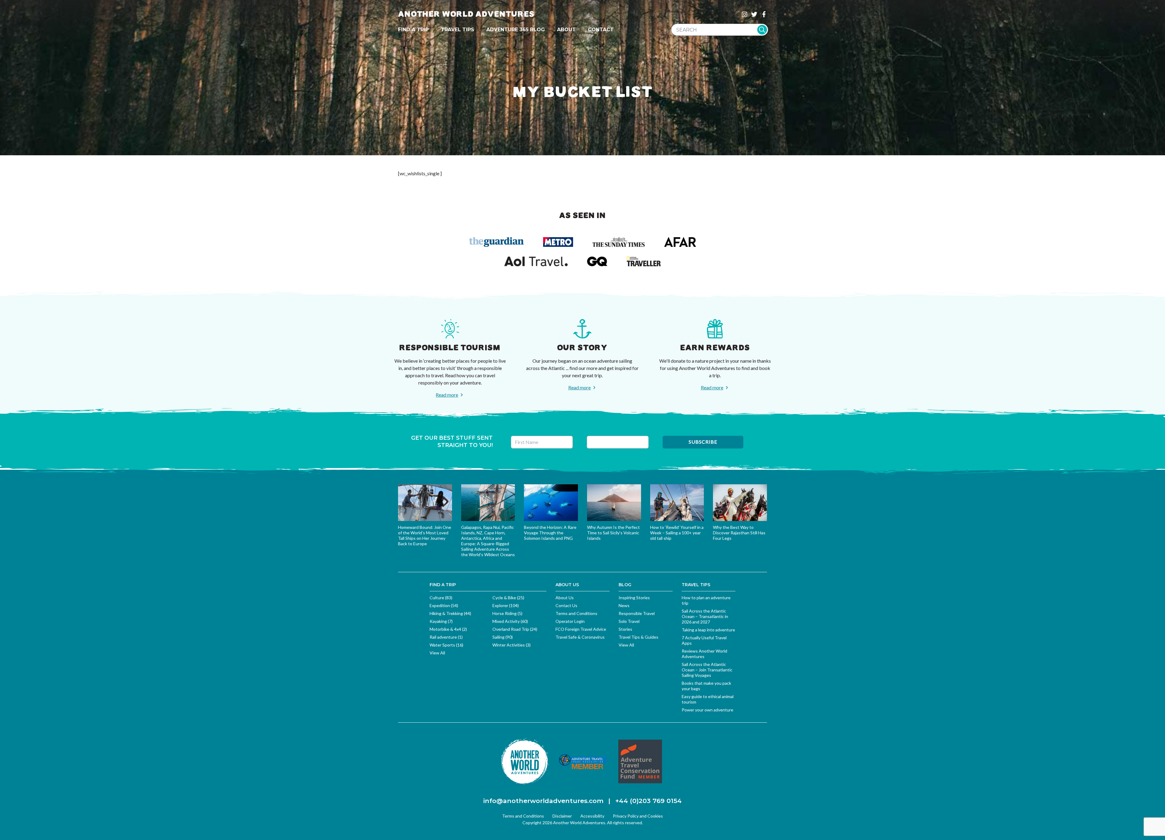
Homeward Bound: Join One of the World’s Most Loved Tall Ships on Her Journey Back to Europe (424, 535)
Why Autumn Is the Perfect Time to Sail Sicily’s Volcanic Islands (613, 533)
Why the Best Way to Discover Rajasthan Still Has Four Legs (739, 533)
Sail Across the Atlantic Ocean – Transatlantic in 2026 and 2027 (705, 616)
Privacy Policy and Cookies (638, 815)
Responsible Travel (637, 613)
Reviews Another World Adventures (704, 653)
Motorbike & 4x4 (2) (448, 629)
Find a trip (413, 29)
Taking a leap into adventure (708, 629)
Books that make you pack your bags (706, 685)
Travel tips (457, 29)
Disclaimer (562, 815)
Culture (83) (441, 597)
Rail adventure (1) (446, 637)
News (624, 605)
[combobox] (719, 30)
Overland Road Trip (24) (514, 629)
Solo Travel (629, 621)
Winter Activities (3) (511, 644)
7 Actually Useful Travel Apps (704, 640)
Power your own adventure (707, 709)
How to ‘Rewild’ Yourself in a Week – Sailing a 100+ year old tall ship (677, 533)
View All (437, 652)
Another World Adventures (466, 14)
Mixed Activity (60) (510, 621)
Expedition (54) (444, 605)
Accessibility (592, 815)
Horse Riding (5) (507, 613)
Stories (625, 629)
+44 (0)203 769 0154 (648, 801)
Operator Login (570, 621)
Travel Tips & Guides (638, 637)
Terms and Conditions (576, 613)
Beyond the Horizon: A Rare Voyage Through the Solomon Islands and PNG (550, 533)
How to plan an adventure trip (706, 600)
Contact (601, 29)
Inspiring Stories (634, 597)
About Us (564, 597)
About (566, 29)
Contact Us (566, 605)
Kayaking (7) (441, 621)
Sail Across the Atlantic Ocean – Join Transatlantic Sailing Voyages (707, 670)
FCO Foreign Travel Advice (580, 629)
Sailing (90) (502, 637)
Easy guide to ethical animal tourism (708, 699)
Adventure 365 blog (515, 29)
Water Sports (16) (446, 644)
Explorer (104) (505, 605)
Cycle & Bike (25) (508, 597)
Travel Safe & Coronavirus (580, 637)
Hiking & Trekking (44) (450, 613)
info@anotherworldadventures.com (543, 801)
